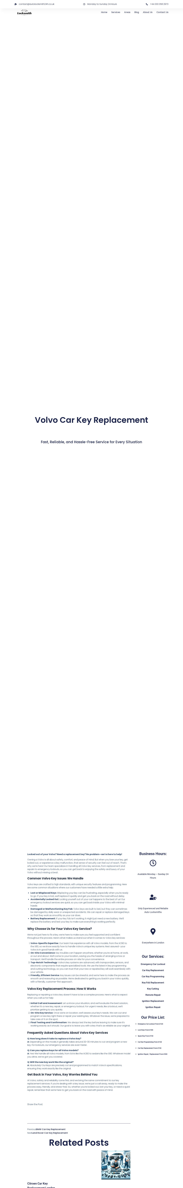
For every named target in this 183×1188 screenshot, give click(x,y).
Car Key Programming (153, 976)
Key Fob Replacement (153, 982)
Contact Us (162, 12)
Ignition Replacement (153, 1001)
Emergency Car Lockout (153, 964)
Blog (136, 12)
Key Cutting (153, 988)
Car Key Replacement (153, 970)
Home (104, 12)
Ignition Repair (152, 1007)
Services (115, 12)
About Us (147, 12)
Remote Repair (153, 995)
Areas (127, 12)
